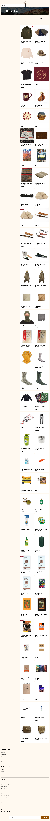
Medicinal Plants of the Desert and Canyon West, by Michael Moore (41, 614)
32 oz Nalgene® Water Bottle (25, 449)
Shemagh (37, 325)
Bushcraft (23, 164)
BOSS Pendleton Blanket (26, 144)
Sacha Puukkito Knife (40, 243)
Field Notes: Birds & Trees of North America (26, 657)
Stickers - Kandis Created (41, 698)
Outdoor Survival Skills (40, 164)
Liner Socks (38, 387)
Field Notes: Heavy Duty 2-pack (27, 677)
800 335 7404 (6, 795)
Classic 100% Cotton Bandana (40, 407)
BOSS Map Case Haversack (41, 738)
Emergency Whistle (39, 469)
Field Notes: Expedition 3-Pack (41, 636)
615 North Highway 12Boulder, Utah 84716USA (6, 801)
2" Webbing (37, 204)
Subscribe (45, 817)
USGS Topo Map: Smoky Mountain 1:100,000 (26, 592)
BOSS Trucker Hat (39, 62)
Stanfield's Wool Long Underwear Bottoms (25, 346)
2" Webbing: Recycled (25, 224)
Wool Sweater (24, 406)
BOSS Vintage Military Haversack (25, 739)
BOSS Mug (23, 105)
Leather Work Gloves (25, 366)
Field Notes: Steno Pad (26, 698)
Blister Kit (37, 488)
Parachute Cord (24, 204)
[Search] (24, 5)
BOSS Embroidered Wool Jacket (26, 42)
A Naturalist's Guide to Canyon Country (26, 636)
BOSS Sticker (38, 124)
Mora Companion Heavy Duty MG (40, 265)
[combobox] (13, 5)
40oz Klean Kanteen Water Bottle (41, 428)
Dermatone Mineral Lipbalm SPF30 (39, 718)
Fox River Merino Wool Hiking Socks (40, 367)
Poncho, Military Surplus (26, 285)
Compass (23, 427)
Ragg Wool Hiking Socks (26, 387)
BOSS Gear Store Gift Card (41, 144)
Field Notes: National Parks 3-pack (41, 677)
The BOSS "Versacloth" (26, 306)
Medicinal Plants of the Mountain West (26, 613)
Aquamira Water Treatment (27, 469)
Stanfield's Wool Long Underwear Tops (40, 346)
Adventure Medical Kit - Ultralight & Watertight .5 (26, 489)
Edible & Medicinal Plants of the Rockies (41, 592)
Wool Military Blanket (40, 183)
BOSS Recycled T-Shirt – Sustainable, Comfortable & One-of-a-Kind (26, 84)
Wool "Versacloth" (39, 306)
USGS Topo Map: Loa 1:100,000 (40, 572)
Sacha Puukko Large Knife (41, 224)
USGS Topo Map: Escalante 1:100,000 (27, 572)
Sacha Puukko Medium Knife (26, 244)
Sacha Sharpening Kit (25, 264)
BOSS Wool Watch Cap (40, 41)
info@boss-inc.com (9, 797)
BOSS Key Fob (38, 105)
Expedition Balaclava (25, 325)
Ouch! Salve (23, 509)
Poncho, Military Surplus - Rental (41, 286)
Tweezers (23, 717)
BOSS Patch (23, 124)
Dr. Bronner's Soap (39, 509)
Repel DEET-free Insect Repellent (26, 551)
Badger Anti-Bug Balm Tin (41, 529)
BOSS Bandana (38, 83)
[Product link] (27, 35)
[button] (1, 2)
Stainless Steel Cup (39, 448)
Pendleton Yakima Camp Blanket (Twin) (26, 184)
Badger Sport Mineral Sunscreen (25, 530)
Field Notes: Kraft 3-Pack (41, 656)
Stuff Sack (37, 550)
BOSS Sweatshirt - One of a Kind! (27, 63)
